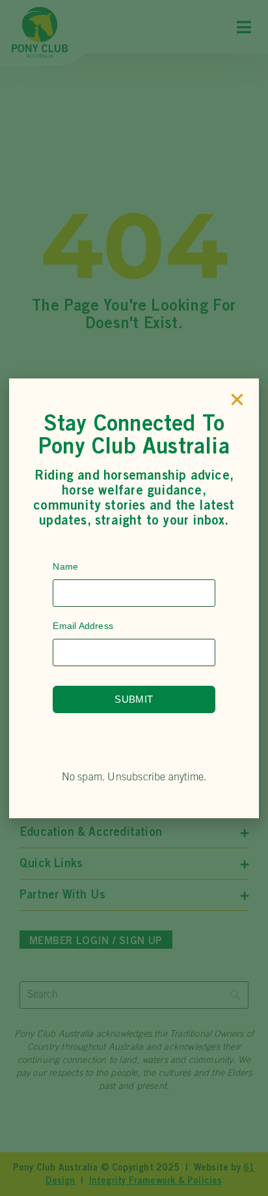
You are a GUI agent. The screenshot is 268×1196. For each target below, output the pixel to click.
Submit (133, 699)
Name (65, 566)
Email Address (83, 626)
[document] (134, 598)
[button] (237, 399)
